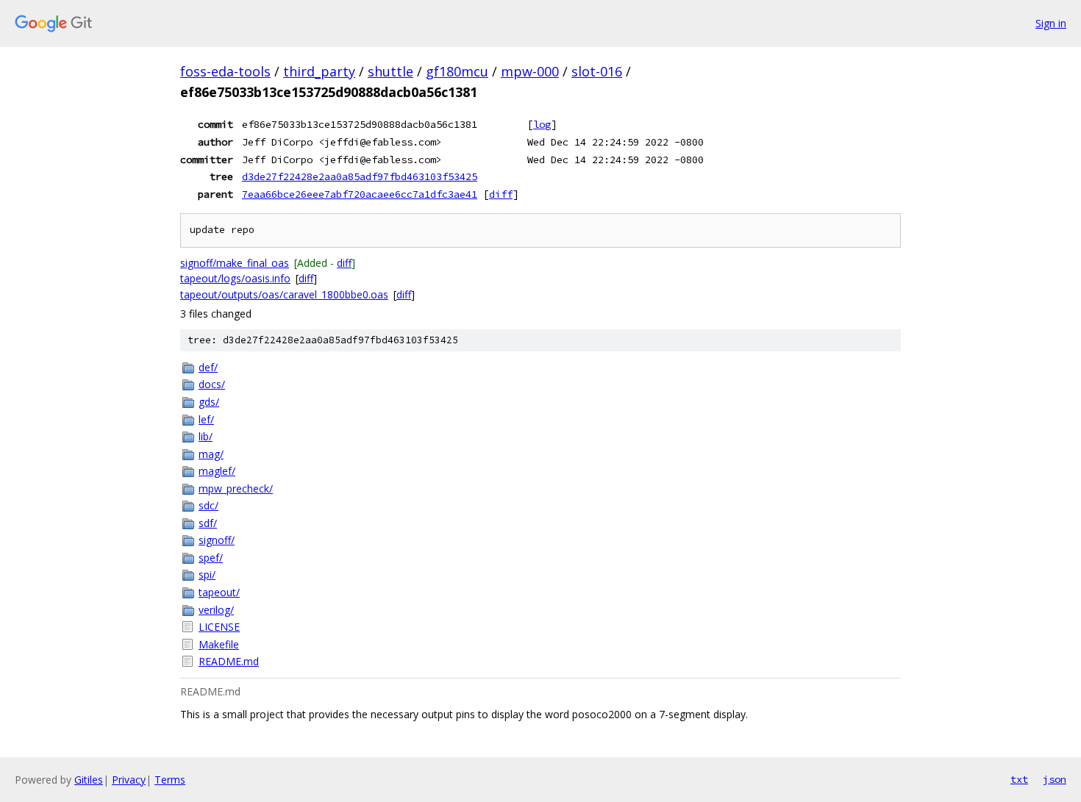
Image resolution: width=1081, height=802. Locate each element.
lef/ (206, 419)
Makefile (219, 644)
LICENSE (219, 627)
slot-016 (596, 71)
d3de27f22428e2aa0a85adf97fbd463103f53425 (359, 176)
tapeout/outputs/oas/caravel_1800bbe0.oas (284, 294)
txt (1019, 779)
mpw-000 (530, 71)
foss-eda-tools (225, 71)
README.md (229, 661)
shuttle (390, 71)
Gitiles (88, 780)
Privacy (129, 780)
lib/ (206, 436)
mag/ (211, 454)
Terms (169, 780)
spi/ (207, 574)
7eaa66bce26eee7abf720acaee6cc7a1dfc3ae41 (359, 194)
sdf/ (208, 523)
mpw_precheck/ (236, 488)
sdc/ (208, 505)
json (1054, 779)
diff (501, 194)
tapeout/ (219, 592)
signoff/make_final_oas (234, 263)
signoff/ (217, 540)
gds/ (209, 402)
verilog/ (216, 610)
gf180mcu (457, 71)
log (542, 124)
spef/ (211, 558)
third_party (319, 71)
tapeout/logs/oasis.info (235, 278)
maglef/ (217, 471)
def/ (208, 367)
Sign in (1050, 23)
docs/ (212, 384)
